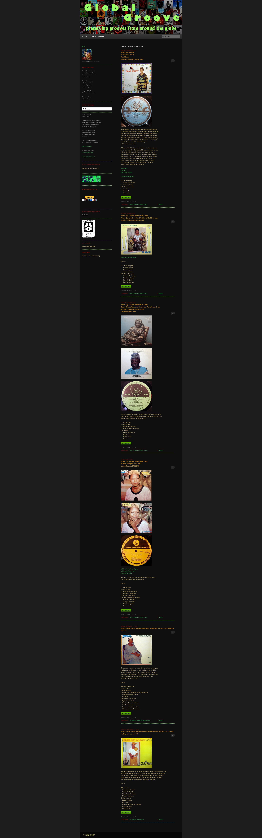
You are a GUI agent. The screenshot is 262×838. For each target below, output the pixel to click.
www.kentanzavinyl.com (88, 157)
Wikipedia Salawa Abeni (128, 257)
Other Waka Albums (127, 176)
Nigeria (131, 204)
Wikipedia (124, 168)
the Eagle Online (126, 172)
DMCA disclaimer (86, 146)
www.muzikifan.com (87, 152)
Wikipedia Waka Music (128, 571)
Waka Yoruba (143, 204)
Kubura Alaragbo (126, 573)
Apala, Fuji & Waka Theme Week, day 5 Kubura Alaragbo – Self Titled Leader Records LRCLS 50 (134, 464)
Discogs (123, 170)
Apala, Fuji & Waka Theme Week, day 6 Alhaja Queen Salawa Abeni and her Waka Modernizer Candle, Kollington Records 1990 (139, 218)
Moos (83, 46)
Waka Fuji (136, 204)
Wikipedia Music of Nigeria (129, 569)
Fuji (130, 720)
